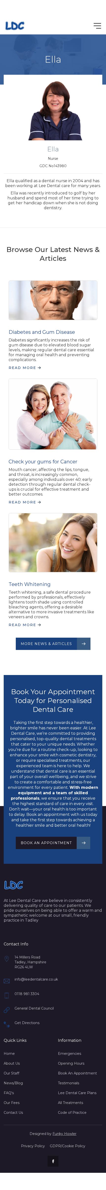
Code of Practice (72, 1112)
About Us (12, 1063)
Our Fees (11, 1103)
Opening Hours (71, 1063)
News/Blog (13, 1083)
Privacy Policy (33, 1146)
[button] (92, 25)
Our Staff (11, 1073)
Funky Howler (64, 1133)
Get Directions (27, 1023)
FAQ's (9, 1093)
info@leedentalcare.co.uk (36, 979)
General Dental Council (34, 1008)
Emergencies (69, 1053)
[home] (15, 26)
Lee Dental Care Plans (77, 1093)
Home (9, 1053)
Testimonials (68, 1083)
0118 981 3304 (27, 994)
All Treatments (70, 1103)
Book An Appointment (77, 1073)
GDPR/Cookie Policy (67, 1146)
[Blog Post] (53, 300)
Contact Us (13, 1112)
